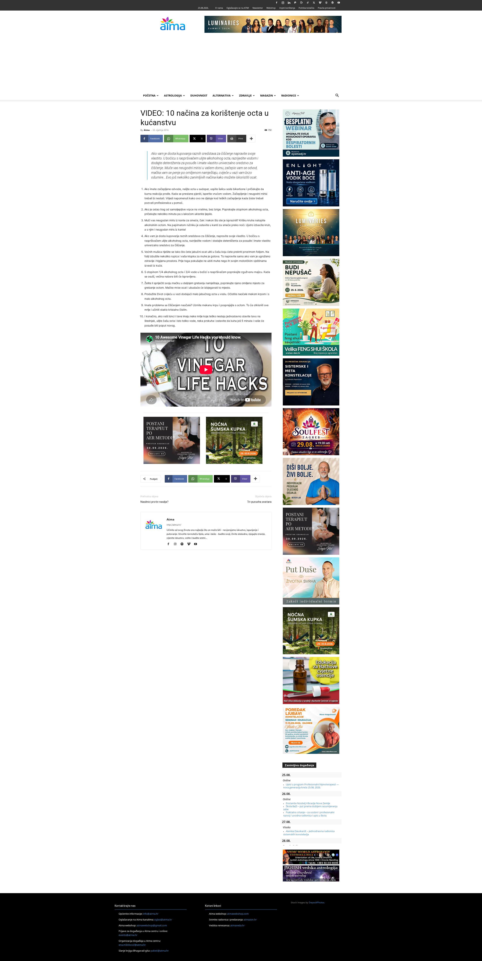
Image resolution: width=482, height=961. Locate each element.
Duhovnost (198, 95)
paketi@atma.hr (160, 950)
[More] (251, 138)
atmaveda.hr (237, 925)
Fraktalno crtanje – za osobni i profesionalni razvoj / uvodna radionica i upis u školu (308, 814)
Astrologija (173, 95)
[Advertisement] (241, 62)
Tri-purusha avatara (259, 501)
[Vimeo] (320, 2)
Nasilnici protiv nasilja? (154, 501)
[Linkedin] (289, 2)
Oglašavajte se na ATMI (238, 7)
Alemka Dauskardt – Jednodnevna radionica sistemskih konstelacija (309, 832)
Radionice (288, 95)
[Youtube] (339, 2)
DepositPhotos (316, 902)
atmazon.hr (250, 919)
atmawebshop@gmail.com (152, 925)
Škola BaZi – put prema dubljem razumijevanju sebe (310, 808)
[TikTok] (307, 2)
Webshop (271, 7)
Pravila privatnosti (327, 7)
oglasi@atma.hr (163, 919)
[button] (337, 96)
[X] (314, 2)
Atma (147, 130)
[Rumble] (301, 2)
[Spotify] (183, 544)
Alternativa (222, 95)
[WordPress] (332, 2)
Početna (149, 95)
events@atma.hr (128, 935)
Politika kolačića (306, 7)
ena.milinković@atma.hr (132, 944)
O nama (219, 7)
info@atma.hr (150, 913)
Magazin (266, 95)
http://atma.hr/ (174, 524)
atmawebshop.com (238, 913)
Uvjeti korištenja (287, 7)
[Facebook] (276, 2)
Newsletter (257, 7)
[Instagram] (283, 2)
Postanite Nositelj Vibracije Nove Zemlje (308, 803)
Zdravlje (245, 95)
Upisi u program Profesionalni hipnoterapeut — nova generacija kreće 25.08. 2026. (311, 786)
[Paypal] (295, 2)
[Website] (326, 2)
